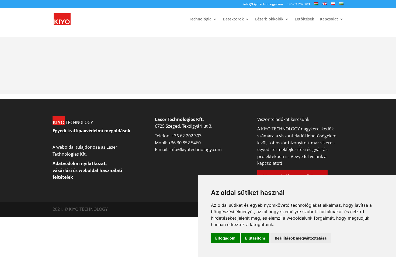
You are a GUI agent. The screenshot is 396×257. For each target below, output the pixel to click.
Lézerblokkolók (269, 19)
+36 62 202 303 (298, 4)
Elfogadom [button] (225, 238)
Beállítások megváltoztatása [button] (300, 238)
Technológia (200, 19)
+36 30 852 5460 (184, 143)
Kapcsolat (329, 19)
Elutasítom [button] (255, 238)
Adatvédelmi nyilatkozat (79, 163)
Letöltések (304, 19)
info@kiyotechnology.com (263, 4)
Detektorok (233, 19)
